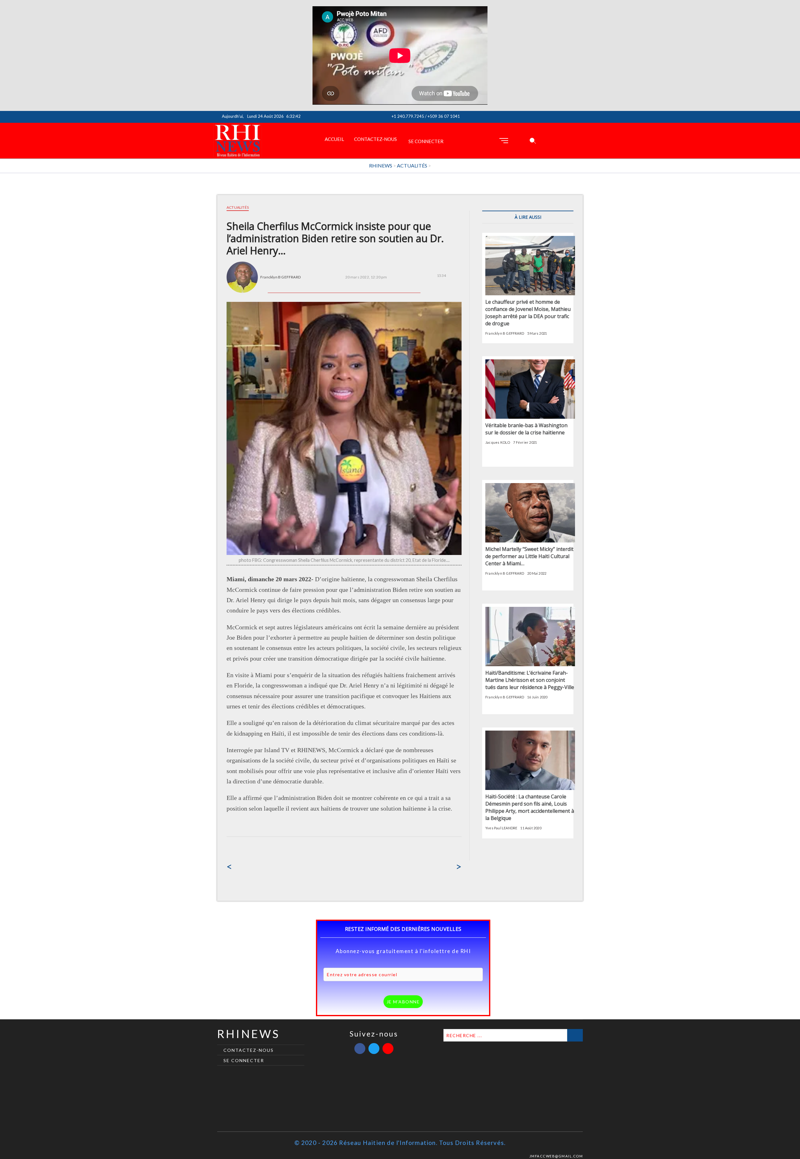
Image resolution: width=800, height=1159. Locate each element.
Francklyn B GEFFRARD (280, 277)
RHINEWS (248, 1033)
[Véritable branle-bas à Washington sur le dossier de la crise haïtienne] (530, 363)
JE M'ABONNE (403, 1001)
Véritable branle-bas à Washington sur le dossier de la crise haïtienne (526, 429)
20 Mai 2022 (536, 573)
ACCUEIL (334, 139)
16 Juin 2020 (537, 697)
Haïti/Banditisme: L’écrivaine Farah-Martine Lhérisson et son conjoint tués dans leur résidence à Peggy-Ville (529, 680)
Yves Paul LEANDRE (501, 828)
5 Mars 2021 (537, 333)
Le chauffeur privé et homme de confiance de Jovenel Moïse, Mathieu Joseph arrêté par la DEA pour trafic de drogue (528, 312)
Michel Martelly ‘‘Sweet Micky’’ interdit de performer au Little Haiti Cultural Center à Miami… (529, 556)
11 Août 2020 (530, 828)
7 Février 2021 (525, 442)
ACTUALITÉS (238, 207)
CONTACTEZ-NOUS (375, 139)
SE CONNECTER (425, 141)
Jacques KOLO (497, 442)
